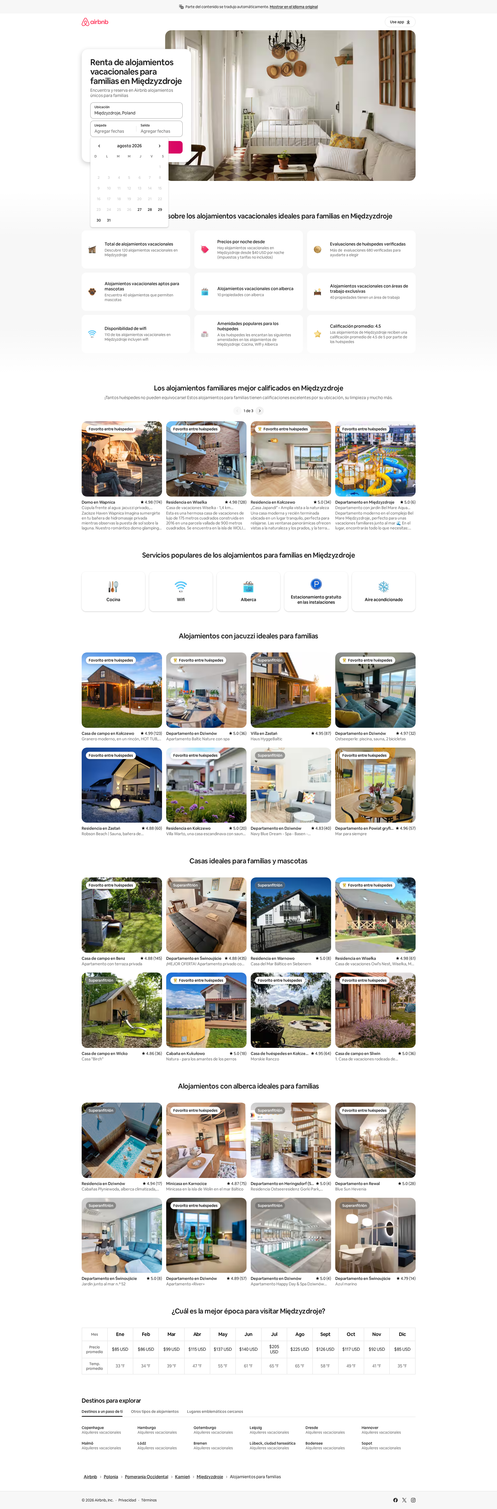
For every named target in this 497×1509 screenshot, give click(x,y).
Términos (149, 1500)
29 (160, 209)
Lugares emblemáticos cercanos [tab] (215, 1411)
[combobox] (136, 113)
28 (150, 209)
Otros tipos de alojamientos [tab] (155, 1411)
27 (139, 209)
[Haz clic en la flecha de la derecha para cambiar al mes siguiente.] (159, 146)
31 (109, 220)
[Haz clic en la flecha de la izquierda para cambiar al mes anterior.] (99, 146)
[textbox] (113, 131)
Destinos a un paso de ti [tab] (102, 1411)
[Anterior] (237, 411)
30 (99, 220)
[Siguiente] (259, 411)
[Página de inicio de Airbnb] (95, 22)
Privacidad (127, 1500)
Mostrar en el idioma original (294, 6)
